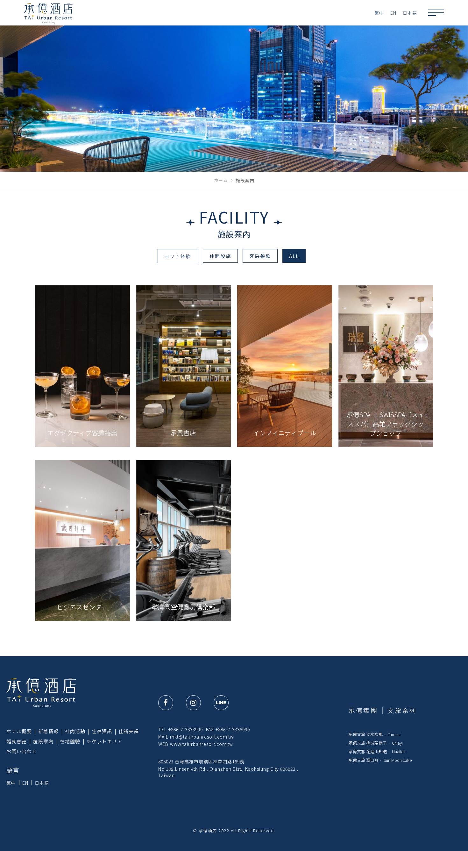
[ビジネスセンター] (82, 540)
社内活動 (75, 731)
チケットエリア (104, 741)
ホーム (221, 180)
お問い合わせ (21, 751)
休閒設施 (220, 256)
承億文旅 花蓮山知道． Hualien (377, 751)
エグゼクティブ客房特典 (82, 432)
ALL (294, 256)
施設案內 (43, 741)
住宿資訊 (102, 731)
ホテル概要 (19, 731)
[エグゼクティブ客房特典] (82, 366)
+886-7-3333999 (185, 729)
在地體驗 (70, 741)
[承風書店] (183, 366)
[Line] (221, 702)
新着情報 (48, 731)
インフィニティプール (284, 432)
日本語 (410, 13)
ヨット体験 (177, 256)
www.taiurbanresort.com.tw (201, 744)
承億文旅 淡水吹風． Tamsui (375, 734)
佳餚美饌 (128, 731)
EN (393, 13)
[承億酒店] (41, 692)
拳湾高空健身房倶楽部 (183, 606)
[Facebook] (165, 702)
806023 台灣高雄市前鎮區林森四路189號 (201, 761)
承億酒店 (48, 12)
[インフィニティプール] (284, 366)
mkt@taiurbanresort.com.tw (202, 736)
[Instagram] (193, 702)
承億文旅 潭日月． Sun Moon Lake (380, 760)
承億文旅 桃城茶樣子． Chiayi (376, 743)
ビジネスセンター (82, 606)
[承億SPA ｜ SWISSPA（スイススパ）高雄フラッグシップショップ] (385, 366)
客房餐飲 (260, 256)
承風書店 (183, 432)
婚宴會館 (16, 741)
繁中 (379, 13)
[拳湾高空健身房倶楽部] (183, 540)
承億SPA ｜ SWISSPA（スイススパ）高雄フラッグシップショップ (385, 424)
